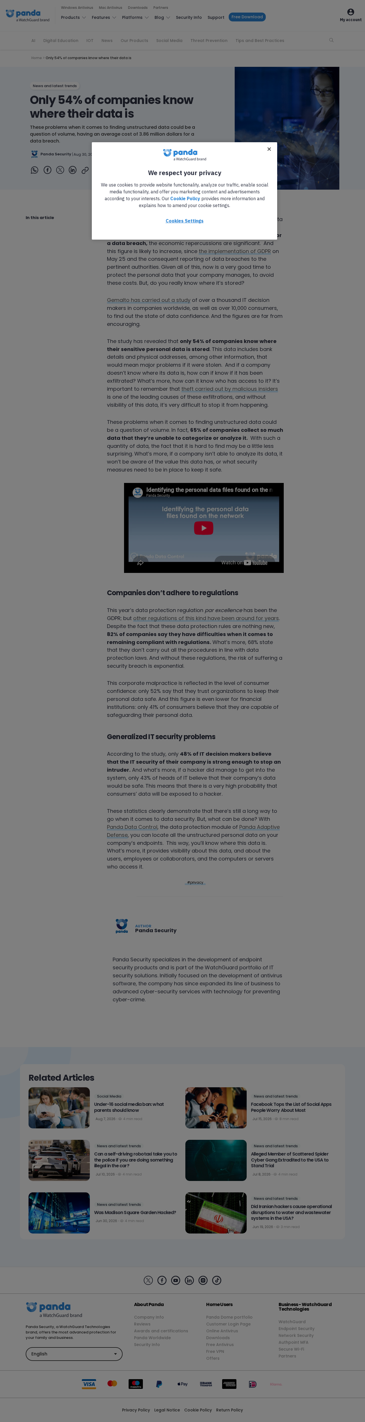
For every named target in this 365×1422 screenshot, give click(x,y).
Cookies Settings (185, 221)
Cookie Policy (185, 198)
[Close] (269, 149)
